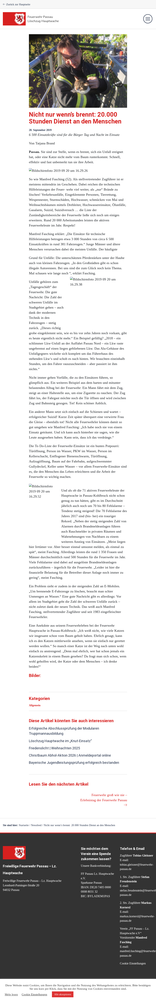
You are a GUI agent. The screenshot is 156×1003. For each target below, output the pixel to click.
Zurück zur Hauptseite (18, 4)
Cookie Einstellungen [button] (133, 963)
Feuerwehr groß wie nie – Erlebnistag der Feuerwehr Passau (103, 797)
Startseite (24, 825)
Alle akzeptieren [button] (62, 994)
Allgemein (35, 705)
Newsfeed (36, 825)
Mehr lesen (11, 994)
